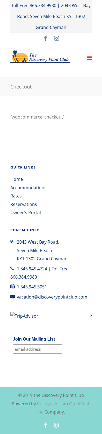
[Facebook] (45, 38)
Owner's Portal (25, 212)
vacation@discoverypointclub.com (52, 297)
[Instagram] (56, 38)
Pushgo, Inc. (49, 404)
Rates (16, 196)
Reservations (23, 204)
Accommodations (28, 188)
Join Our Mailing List (34, 339)
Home (16, 179)
